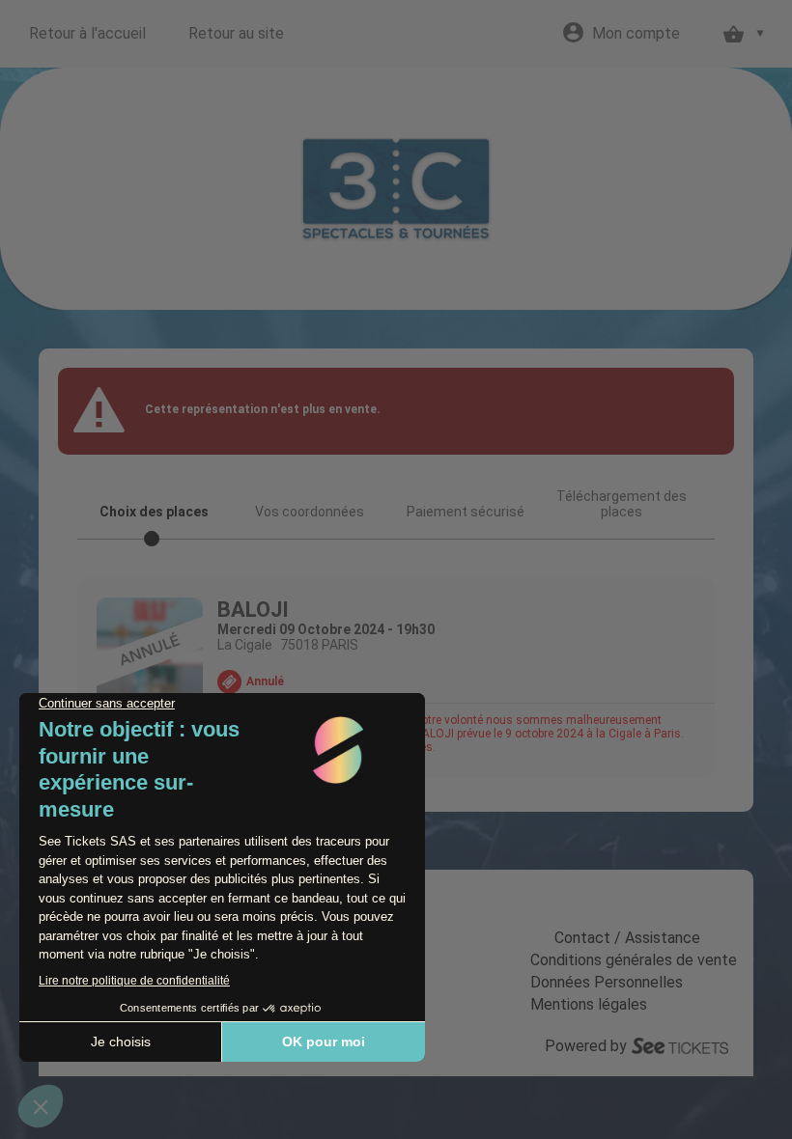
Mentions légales (588, 1004)
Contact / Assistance (627, 938)
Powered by (586, 1046)
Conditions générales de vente (633, 960)
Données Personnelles (606, 982)
